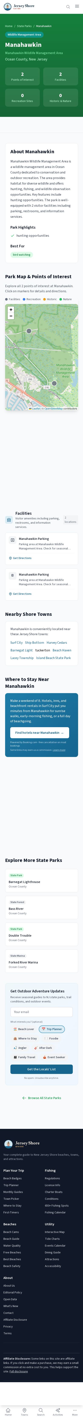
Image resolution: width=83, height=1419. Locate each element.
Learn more (59, 750)
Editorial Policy (12, 1292)
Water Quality (12, 1246)
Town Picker (11, 1199)
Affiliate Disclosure (15, 1320)
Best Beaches (12, 1259)
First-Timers (11, 1212)
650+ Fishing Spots (57, 1206)
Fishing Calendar (55, 1212)
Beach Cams (11, 1232)
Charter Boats (54, 1192)
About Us (9, 1286)
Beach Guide (11, 1239)
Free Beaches (12, 1252)
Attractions (52, 1259)
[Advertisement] (41, 124)
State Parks (24, 26)
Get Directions (22, 558)
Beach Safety (11, 1266)
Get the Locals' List (41, 1069)
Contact (8, 1313)
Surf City (16, 642)
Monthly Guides (13, 1192)
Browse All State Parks (44, 1098)
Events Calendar (55, 1246)
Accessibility (53, 1266)
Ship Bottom (34, 642)
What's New (10, 1306)
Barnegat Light (21, 650)
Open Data (10, 1299)
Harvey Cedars (57, 642)
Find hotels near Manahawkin (39, 732)
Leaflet (35, 408)
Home (9, 26)
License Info (52, 1185)
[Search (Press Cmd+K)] (68, 7)
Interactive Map (55, 1232)
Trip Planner (11, 1185)
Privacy (8, 1326)
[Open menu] (77, 6)
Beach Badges (12, 1178)
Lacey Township (22, 658)
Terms (7, 1333)
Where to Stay (12, 1206)
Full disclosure (19, 1371)
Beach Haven (62, 650)
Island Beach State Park (53, 658)
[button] (11, 310)
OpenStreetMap (53, 408)
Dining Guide (53, 1252)
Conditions (52, 1199)
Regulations (52, 1178)
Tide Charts (52, 1239)
